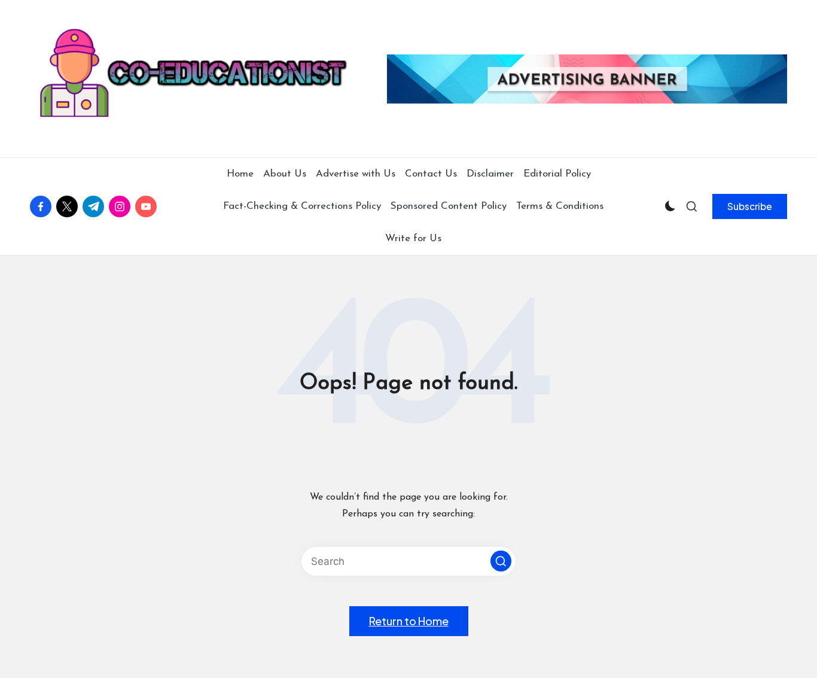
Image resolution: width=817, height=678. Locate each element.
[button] (749, 206)
